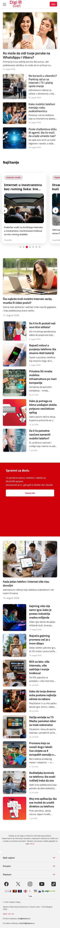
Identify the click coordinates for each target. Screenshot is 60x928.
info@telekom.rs (24, 918)
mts (53, 4)
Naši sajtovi (9, 857)
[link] (24, 208)
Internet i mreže (13, 177)
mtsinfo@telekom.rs (27, 923)
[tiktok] (53, 883)
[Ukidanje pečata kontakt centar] (8, 891)
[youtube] (41, 883)
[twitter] (18, 883)
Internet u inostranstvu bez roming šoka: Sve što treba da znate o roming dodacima (23, 187)
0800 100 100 (8, 913)
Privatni (7, 866)
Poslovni (7, 874)
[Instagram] (30, 883)
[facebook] (6, 883)
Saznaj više (30, 493)
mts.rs (32, 843)
